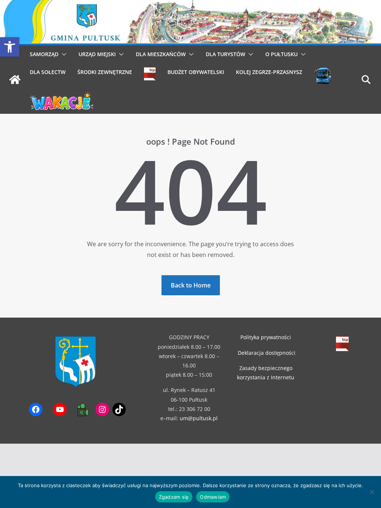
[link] (9, 47)
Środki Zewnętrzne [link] (104, 71)
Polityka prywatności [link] (265, 337)
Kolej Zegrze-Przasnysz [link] (269, 71)
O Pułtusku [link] (281, 54)
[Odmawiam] (371, 492)
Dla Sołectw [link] (47, 71)
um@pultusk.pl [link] (199, 418)
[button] (62, 54)
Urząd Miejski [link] (97, 54)
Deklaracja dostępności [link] (266, 352)
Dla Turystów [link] (225, 54)
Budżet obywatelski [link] (195, 71)
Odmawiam (213, 497)
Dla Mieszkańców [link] (161, 54)
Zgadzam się (174, 497)
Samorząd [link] (44, 54)
